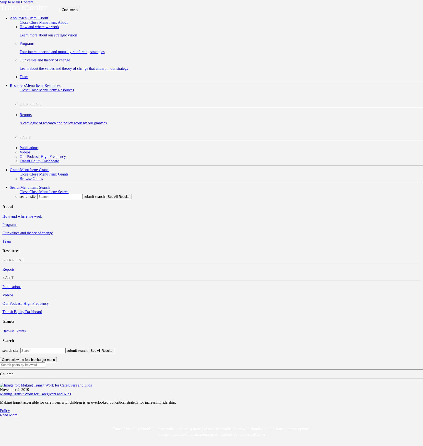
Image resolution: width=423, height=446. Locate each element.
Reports (8, 269)
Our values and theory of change (27, 233)
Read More (8, 415)
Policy (5, 411)
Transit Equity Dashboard (39, 161)
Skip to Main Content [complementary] (16, 2)
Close (44, 22)
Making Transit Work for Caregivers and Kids (35, 394)
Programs (9, 225)
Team (24, 77)
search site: (28, 196)
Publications (29, 148)
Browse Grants (31, 178)
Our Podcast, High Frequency (43, 156)
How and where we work (22, 216)
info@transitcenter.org (196, 434)
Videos (25, 152)
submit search (94, 196)
